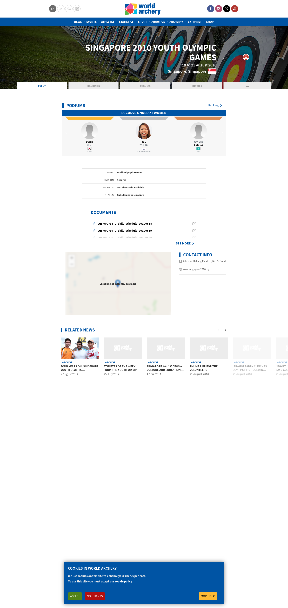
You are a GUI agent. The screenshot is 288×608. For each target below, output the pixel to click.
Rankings (93, 86)
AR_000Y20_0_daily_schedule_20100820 (125, 237)
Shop (210, 22)
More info (208, 596)
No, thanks (95, 596)
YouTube (234, 8)
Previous (66, 132)
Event (42, 86)
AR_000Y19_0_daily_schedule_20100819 (125, 230)
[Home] (143, 8)
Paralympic (68, 8)
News (78, 22)
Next (221, 132)
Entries (197, 86)
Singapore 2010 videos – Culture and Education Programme (164, 369)
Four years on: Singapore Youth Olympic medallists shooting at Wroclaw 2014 (79, 371)
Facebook (210, 8)
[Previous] (219, 330)
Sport (142, 22)
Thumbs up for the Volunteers (204, 368)
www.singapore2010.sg (196, 269)
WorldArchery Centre (76, 8)
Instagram (218, 8)
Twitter (226, 8)
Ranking (213, 105)
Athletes (107, 22)
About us (158, 22)
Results (145, 86)
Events (91, 22)
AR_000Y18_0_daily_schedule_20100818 (125, 223)
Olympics (60, 8)
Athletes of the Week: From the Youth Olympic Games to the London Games (121, 371)
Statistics (126, 22)
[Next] (225, 330)
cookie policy (123, 581)
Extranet (195, 22)
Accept (75, 596)
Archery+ (176, 22)
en (52, 9)
